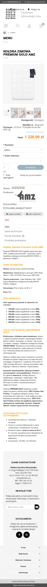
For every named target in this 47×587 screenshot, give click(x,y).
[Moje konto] (29, 26)
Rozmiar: (8, 145)
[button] (6, 26)
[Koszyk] (41, 25)
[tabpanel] (23, 347)
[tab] (23, 226)
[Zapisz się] (37, 506)
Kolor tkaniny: (11, 155)
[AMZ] (25, 196)
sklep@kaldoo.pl (23, 478)
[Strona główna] (23, 13)
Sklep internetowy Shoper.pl (23, 585)
